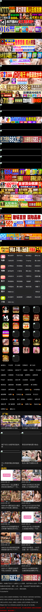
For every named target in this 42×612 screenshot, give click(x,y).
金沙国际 (12, 399)
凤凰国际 (11, 375)
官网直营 (25, 365)
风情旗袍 (11, 281)
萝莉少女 (37, 255)
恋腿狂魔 (37, 276)
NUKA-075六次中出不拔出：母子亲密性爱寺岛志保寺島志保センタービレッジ (31, 508)
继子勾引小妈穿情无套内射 (10, 445)
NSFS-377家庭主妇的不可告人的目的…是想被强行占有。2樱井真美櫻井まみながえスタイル (10, 571)
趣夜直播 (11, 385)
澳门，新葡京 (21, 399)
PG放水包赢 (19, 375)
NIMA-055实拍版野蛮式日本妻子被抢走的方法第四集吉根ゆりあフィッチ (10, 528)
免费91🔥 (20, 404)
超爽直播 (35, 375)
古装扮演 (11, 276)
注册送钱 (10, 370)
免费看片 (30, 399)
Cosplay (28, 261)
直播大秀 (3, 404)
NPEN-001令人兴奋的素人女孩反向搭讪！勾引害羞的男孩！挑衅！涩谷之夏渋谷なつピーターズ (31, 529)
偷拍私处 (3, 385)
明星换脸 (20, 281)
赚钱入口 (12, 409)
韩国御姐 (20, 266)
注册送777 (18, 370)
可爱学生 (29, 276)
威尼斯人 (3, 365)
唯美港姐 (29, 266)
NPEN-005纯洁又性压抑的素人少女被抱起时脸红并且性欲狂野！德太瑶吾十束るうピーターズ (31, 488)
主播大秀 (17, 380)
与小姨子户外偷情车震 (30, 428)
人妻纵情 (29, 297)
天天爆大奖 (4, 399)
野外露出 (37, 271)
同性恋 (37, 292)
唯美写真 (29, 287)
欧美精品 (29, 255)
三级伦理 (11, 261)
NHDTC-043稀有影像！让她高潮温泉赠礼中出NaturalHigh (30, 570)
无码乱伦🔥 (19, 394)
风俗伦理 (37, 297)
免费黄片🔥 (4, 409)
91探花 (19, 271)
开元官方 (35, 394)
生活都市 (11, 297)
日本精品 (20, 261)
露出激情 (20, 287)
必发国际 (26, 385)
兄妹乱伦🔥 (37, 404)
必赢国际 (3, 375)
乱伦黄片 (32, 380)
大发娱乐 (3, 389)
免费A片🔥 (28, 404)
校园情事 (20, 297)
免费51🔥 (11, 394)
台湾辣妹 (11, 266)
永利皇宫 (19, 389)
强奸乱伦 (20, 255)
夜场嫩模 (18, 385)
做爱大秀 (37, 399)
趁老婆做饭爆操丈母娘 (9, 428)
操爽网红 (27, 375)
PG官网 (10, 365)
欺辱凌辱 (11, 271)
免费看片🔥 (28, 389)
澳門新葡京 (11, 389)
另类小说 (11, 302)
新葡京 (32, 370)
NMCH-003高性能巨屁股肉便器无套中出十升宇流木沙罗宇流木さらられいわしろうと (10, 550)
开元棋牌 (17, 365)
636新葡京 (37, 389)
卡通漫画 (11, 287)
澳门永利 (32, 365)
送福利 (25, 370)
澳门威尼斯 (11, 404)
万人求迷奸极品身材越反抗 (10, 464)
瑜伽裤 (28, 281)
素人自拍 (37, 261)
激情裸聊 (3, 394)
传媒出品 (11, 292)
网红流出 (29, 271)
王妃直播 (25, 380)
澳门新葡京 (34, 385)
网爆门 (37, 287)
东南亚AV (38, 266)
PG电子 (3, 370)
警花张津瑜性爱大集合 (30, 444)
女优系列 (20, 276)
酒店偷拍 (10, 380)
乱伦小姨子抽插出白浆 (30, 463)
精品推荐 (11, 255)
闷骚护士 (37, 281)
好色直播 (28, 394)
